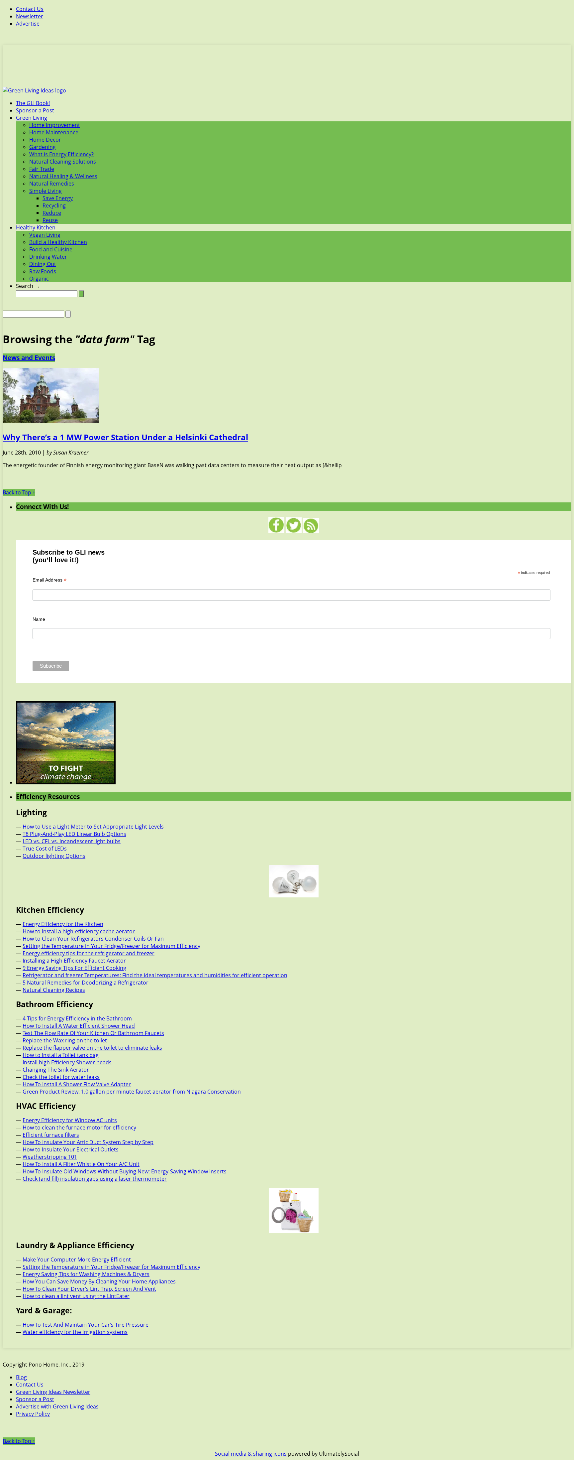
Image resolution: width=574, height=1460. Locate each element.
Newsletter (29, 16)
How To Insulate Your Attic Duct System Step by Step (88, 1142)
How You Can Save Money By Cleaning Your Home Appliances (99, 1281)
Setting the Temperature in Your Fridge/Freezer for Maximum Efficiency (111, 946)
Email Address (49, 580)
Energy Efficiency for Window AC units (70, 1120)
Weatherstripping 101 (50, 1156)
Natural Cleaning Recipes (54, 990)
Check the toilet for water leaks (61, 1077)
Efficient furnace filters (51, 1134)
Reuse (50, 220)
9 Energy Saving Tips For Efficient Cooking (74, 968)
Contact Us (30, 9)
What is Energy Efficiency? (61, 154)
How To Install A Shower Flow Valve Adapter (77, 1084)
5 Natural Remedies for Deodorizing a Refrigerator (85, 982)
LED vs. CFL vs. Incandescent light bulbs (72, 841)
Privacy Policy (33, 1413)
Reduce (52, 212)
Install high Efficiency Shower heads (67, 1062)
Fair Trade (41, 169)
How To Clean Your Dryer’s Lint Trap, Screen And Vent (89, 1288)
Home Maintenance (53, 132)
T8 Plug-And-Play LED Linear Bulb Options (74, 834)
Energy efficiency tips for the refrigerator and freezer (88, 953)
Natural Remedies (51, 183)
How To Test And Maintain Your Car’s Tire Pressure (85, 1324)
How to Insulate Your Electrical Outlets (71, 1149)
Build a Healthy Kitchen (58, 242)
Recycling (54, 205)
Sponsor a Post (35, 110)
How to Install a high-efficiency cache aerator (79, 931)
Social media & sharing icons (251, 1453)
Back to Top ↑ (19, 492)
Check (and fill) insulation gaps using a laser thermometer (95, 1178)
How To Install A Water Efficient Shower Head (79, 1025)
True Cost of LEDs (45, 848)
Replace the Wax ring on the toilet (65, 1040)
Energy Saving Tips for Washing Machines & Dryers (86, 1274)
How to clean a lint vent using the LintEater (76, 1296)
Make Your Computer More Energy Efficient (77, 1259)
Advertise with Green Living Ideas (57, 1406)
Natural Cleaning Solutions (62, 161)
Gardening (42, 147)
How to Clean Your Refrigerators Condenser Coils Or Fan (93, 938)
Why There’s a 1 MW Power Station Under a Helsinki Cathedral (125, 437)
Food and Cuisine (50, 249)
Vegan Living (44, 234)
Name (39, 619)
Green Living (31, 117)
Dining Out (42, 264)
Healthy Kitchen (35, 227)
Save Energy (58, 198)
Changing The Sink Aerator (56, 1069)
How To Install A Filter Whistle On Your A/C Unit (81, 1164)
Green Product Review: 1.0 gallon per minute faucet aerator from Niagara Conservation (132, 1091)
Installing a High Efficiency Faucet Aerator (74, 960)
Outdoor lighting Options (54, 856)
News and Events (29, 357)
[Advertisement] (287, 70)
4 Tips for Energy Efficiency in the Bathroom (77, 1018)
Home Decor (45, 139)
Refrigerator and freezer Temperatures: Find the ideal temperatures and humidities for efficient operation (155, 975)
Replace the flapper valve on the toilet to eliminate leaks (92, 1047)
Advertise (28, 23)
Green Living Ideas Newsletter (53, 1391)
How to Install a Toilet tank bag (61, 1055)
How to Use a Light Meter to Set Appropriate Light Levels (93, 826)
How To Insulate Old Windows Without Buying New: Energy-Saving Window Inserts (125, 1171)
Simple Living (45, 191)
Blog (21, 1377)
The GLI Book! (33, 103)
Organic (39, 278)
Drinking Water (48, 256)
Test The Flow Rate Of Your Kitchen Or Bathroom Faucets (93, 1033)
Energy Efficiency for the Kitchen (63, 924)
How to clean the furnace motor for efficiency (79, 1127)
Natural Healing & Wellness (63, 176)
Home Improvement (54, 125)
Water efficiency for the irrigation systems (75, 1332)
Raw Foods (42, 271)
